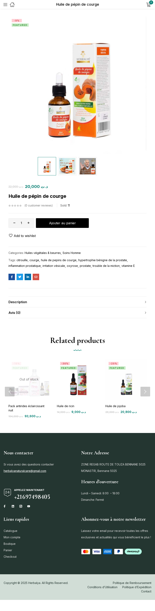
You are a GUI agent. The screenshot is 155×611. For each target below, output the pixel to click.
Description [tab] (17, 302)
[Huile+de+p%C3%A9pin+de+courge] (20, 277)
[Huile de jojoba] (126, 379)
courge (34, 260)
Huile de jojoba (115, 406)
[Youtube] (28, 506)
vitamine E (128, 265)
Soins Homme (72, 253)
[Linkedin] (13, 506)
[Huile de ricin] (77, 379)
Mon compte (12, 537)
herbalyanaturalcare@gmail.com (25, 471)
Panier (8, 550)
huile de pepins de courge (58, 260)
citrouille (22, 260)
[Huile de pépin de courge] (11, 277)
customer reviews (38, 205)
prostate (85, 265)
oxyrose (72, 265)
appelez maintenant (29, 490)
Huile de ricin (65, 406)
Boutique (10, 543)
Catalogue (10, 530)
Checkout (10, 556)
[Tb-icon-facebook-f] (5, 506)
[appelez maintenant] (7, 493)
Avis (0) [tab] (14, 313)
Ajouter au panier (62, 223)
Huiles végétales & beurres (43, 253)
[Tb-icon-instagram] (20, 506)
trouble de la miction (106, 265)
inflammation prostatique (24, 265)
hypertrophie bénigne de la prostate (102, 260)
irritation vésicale (54, 265)
